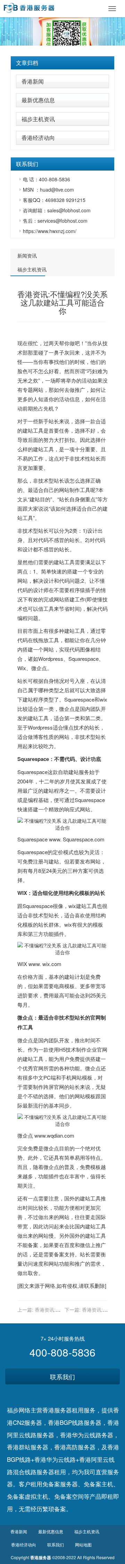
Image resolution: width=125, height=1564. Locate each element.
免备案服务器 (60, 1483)
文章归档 (27, 63)
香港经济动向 (38, 138)
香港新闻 (33, 81)
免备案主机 (98, 1483)
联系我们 (62, 1376)
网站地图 (83, 1544)
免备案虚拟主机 (27, 1496)
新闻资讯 (27, 255)
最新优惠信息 (38, 100)
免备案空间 (69, 1496)
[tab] (62, 62)
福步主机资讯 (38, 119)
